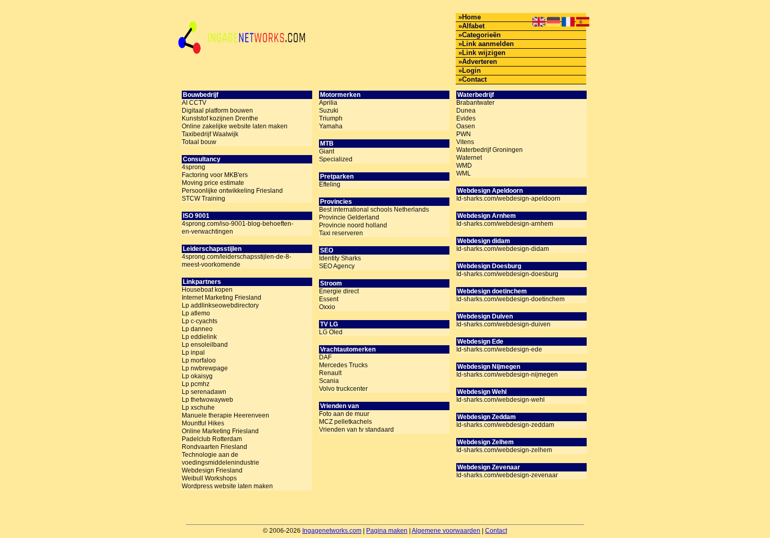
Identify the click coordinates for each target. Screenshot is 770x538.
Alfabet (473, 26)
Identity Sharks (340, 258)
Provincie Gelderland (349, 217)
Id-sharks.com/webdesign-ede (499, 349)
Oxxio (327, 307)
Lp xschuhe (198, 407)
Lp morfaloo (199, 360)
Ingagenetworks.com (331, 530)
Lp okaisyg (197, 376)
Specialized (336, 159)
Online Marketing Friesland (220, 431)
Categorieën (481, 35)
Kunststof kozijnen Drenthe (220, 118)
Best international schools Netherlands (374, 209)
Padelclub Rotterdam (212, 439)
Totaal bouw (199, 142)
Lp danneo (197, 329)
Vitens (465, 142)
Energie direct (339, 291)
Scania (329, 381)
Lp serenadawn (204, 392)
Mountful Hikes (203, 423)
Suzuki (328, 110)
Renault (330, 373)
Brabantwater (475, 102)
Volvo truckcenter (343, 388)
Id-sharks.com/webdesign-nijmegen (507, 374)
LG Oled (331, 332)
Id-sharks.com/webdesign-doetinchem (510, 299)
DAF (325, 357)
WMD (464, 165)
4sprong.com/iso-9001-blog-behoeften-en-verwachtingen (237, 227)
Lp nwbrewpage (205, 368)
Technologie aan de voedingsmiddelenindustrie (220, 458)
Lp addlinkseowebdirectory (220, 305)
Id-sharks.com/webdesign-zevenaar (507, 475)
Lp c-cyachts (199, 321)
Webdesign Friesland (212, 470)
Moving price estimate (213, 182)
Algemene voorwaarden (446, 530)
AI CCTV (194, 102)
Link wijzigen (483, 53)
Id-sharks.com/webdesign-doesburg (507, 274)
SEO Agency (337, 266)
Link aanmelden (488, 44)
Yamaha (331, 126)
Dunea (466, 110)
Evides (466, 118)
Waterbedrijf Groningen (489, 149)
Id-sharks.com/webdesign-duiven (503, 324)
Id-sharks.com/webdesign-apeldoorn (508, 198)
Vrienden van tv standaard (356, 429)
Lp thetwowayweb (207, 399)
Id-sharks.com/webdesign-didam (502, 248)
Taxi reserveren (341, 233)
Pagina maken (387, 530)
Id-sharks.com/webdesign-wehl (500, 399)
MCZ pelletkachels (345, 421)
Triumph (331, 118)
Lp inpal (193, 352)
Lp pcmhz (196, 384)
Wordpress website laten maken (227, 486)
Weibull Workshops (209, 478)
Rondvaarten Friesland (214, 447)
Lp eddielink (199, 337)
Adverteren (479, 61)
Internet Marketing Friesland (221, 297)
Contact (474, 79)
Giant (326, 151)
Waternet (469, 157)
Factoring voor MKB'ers (215, 175)
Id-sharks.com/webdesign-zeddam (505, 425)
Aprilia (328, 102)
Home (471, 17)
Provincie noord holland (353, 225)
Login (471, 70)
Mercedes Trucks (343, 365)
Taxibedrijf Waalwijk (210, 134)
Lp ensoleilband (205, 344)
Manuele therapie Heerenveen (225, 415)
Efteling (329, 184)
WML (463, 173)
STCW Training (203, 198)
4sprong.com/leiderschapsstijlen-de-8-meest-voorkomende (236, 260)
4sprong (193, 167)
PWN (463, 134)
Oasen (465, 126)
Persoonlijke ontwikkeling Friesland (232, 190)
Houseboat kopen (207, 289)
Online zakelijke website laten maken (235, 126)
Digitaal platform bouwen (217, 110)
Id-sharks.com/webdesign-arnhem (504, 223)
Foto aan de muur (344, 414)
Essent (328, 299)
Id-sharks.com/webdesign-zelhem (504, 450)
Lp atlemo (196, 313)
